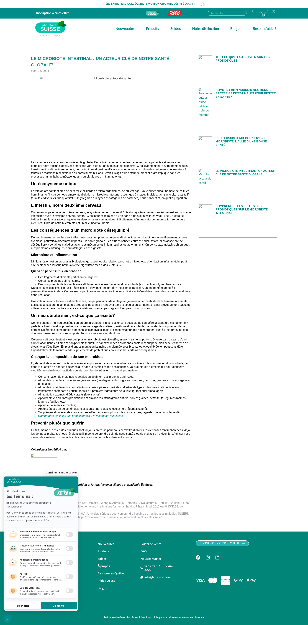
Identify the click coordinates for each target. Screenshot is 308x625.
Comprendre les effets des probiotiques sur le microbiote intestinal (241, 209)
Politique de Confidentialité (117, 617)
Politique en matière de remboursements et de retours (179, 617)
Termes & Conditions (142, 617)
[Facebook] (198, 557)
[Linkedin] (217, 557)
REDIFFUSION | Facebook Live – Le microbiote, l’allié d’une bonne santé (241, 141)
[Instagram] (208, 557)
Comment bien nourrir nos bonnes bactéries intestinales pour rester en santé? (245, 93)
